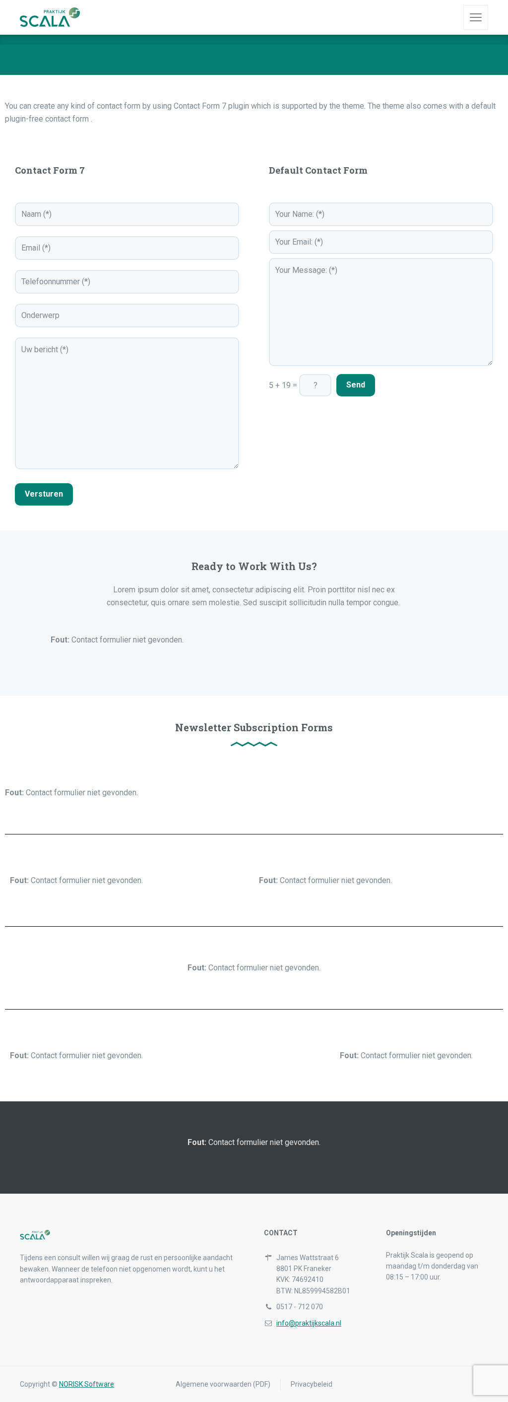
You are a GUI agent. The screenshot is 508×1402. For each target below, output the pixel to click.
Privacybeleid (311, 1384)
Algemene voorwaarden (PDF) (223, 1384)
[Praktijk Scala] (61, 17)
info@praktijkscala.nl (308, 1323)
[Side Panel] (475, 17)
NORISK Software (86, 1384)
